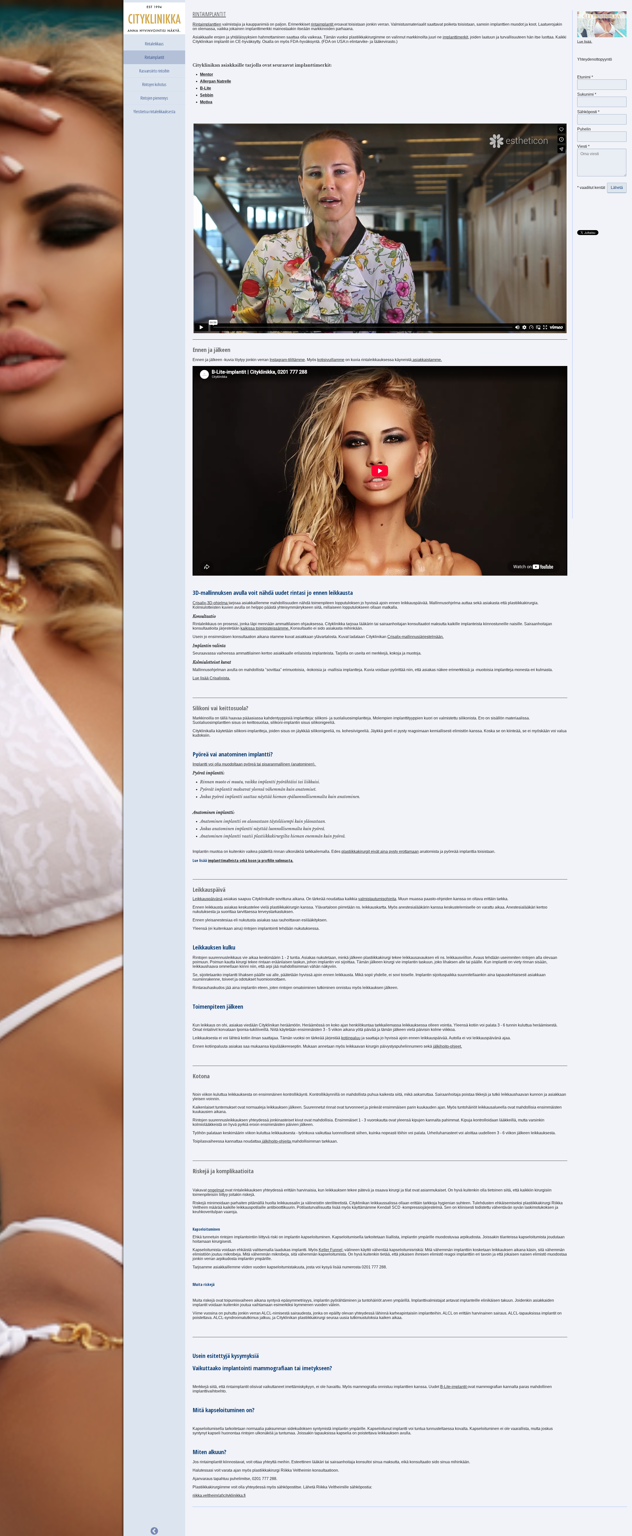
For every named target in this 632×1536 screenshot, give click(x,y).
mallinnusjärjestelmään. (423, 637)
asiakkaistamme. (427, 360)
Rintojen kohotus (154, 84)
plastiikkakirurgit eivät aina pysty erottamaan (380, 851)
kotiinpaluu (350, 1038)
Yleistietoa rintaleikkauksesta (154, 111)
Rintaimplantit (154, 57)
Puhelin (584, 129)
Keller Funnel (331, 1250)
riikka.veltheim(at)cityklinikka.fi (219, 1495)
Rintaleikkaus (154, 44)
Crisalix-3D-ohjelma (211, 603)
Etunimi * (585, 77)
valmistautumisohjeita (377, 899)
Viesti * (583, 146)
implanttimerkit (455, 37)
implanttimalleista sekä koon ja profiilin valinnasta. (250, 860)
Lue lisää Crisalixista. (211, 678)
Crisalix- (394, 637)
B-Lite (205, 88)
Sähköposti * (588, 112)
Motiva (206, 102)
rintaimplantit (322, 24)
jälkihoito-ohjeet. (447, 1046)
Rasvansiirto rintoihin (154, 71)
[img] (61, 768)
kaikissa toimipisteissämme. (265, 628)
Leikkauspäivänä (207, 899)
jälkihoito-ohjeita (276, 1141)
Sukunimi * (586, 94)
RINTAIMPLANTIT (209, 14)
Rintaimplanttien (207, 24)
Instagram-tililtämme (287, 360)
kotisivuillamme (330, 360)
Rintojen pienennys (154, 98)
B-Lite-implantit (454, 1387)
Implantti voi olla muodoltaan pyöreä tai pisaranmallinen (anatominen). (254, 764)
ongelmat (216, 1190)
